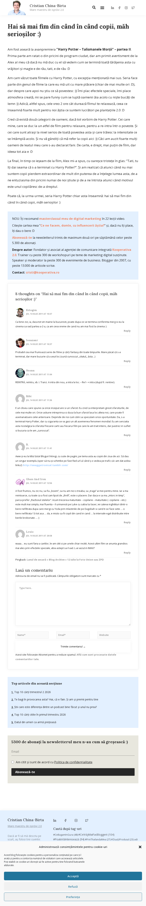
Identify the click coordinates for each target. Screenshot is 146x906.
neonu (30, 370)
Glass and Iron (36, 479)
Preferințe (73, 897)
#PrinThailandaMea (98, 839)
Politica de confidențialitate (73, 762)
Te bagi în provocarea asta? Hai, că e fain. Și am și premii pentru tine (55, 699)
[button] (140, 847)
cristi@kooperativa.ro (42, 272)
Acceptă (73, 876)
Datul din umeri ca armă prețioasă (34, 722)
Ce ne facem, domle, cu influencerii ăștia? (72, 225)
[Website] (114, 635)
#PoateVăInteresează (68, 839)
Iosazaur (32, 340)
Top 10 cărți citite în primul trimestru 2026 (39, 714)
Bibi (29, 396)
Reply (127, 330)
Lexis (29, 531)
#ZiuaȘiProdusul (122, 839)
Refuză (73, 886)
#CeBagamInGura (65, 834)
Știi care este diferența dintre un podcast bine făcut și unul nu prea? (55, 707)
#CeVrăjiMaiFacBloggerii (96, 834)
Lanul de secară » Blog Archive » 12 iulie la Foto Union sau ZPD (65, 559)
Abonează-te (22, 237)
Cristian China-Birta (48, 7)
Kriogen (31, 310)
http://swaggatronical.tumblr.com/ (45, 465)
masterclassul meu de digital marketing (70, 219)
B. (27, 444)
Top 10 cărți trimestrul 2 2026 (32, 692)
